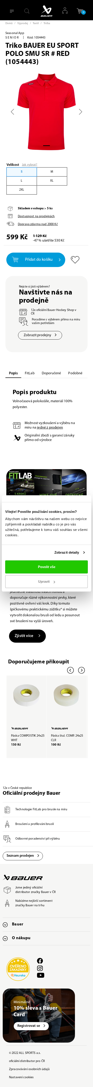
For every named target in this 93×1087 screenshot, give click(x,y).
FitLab (30, 373)
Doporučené (51, 373)
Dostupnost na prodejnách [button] (36, 216)
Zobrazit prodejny (37, 335)
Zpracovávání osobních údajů (29, 1069)
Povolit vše (46, 567)
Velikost (13, 165)
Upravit (44, 581)
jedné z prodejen (50, 427)
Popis (13, 373)
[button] (80, 12)
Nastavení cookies (21, 1077)
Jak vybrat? (29, 165)
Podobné (75, 373)
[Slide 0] (46, 145)
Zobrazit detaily (66, 552)
